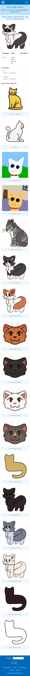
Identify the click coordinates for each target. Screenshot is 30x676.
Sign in (8, 19)
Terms (15, 667)
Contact (18, 670)
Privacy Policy (7, 667)
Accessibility (22, 667)
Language (9, 658)
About (11, 670)
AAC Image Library (15, 7)
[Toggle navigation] (26, 2)
